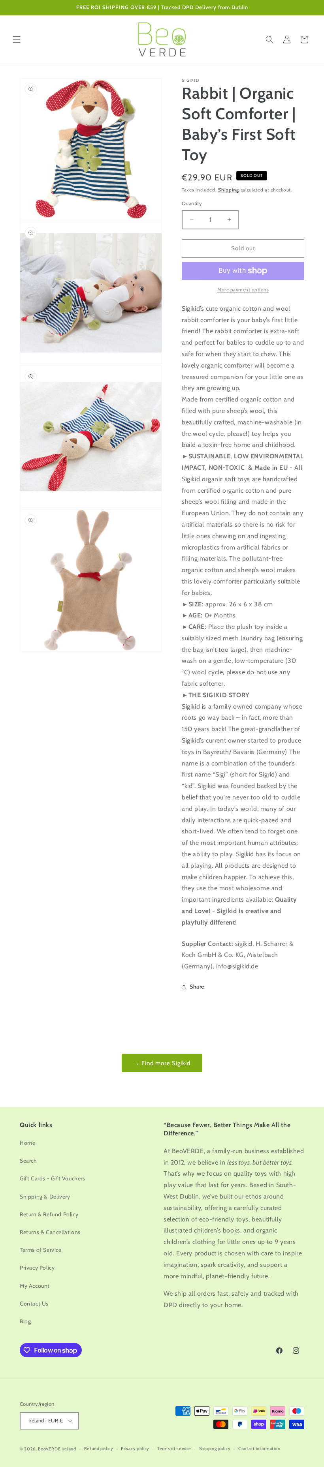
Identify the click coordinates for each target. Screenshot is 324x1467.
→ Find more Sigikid (162, 1063)
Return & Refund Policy (49, 1214)
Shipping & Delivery (45, 1196)
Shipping (228, 190)
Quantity (192, 203)
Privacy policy (135, 1448)
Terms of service (174, 1448)
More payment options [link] (243, 290)
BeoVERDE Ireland (57, 1449)
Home (27, 1142)
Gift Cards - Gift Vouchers (52, 1178)
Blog (25, 1321)
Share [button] (197, 986)
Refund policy (98, 1448)
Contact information (259, 1448)
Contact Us (34, 1303)
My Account (35, 1285)
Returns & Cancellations (50, 1232)
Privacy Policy (37, 1267)
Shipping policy (215, 1448)
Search (28, 1160)
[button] (16, 39)
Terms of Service (41, 1249)
